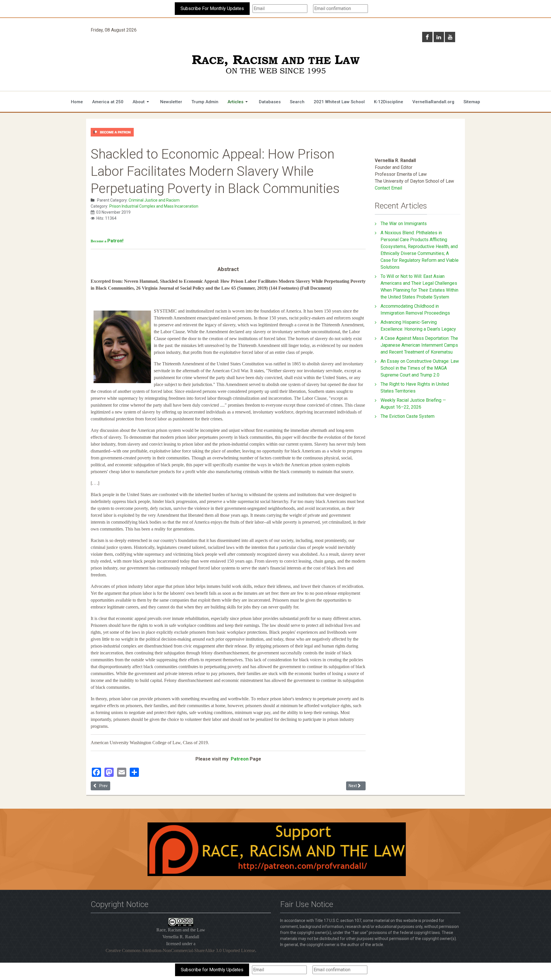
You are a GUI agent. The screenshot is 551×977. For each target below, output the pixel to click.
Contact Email (388, 188)
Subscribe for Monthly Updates (212, 969)
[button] (142, 102)
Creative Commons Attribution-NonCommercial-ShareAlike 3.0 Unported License (180, 950)
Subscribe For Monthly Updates (212, 8)
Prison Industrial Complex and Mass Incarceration (153, 206)
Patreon (239, 759)
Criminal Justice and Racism (154, 200)
